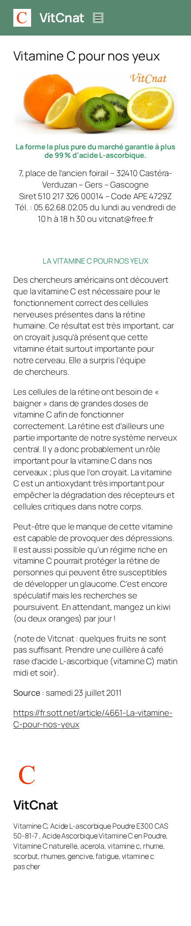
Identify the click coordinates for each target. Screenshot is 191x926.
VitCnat (62, 17)
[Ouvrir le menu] (98, 17)
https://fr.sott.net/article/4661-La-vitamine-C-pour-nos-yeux (93, 718)
